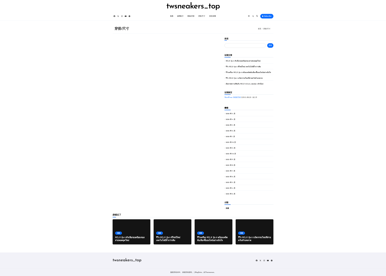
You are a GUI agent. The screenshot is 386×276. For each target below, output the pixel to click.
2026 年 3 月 (230, 125)
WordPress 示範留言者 (232, 97)
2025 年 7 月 (230, 171)
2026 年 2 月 (230, 131)
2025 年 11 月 (230, 148)
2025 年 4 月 (230, 188)
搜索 (226, 39)
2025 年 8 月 (230, 165)
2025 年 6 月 (230, 177)
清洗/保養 (212, 16)
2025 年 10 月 (231, 154)
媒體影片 (180, 16)
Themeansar (209, 272)
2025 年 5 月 (230, 182)
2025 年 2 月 (230, 194)
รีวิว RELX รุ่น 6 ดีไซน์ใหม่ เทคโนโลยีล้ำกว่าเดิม (243, 67)
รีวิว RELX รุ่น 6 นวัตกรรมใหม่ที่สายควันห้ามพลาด (244, 78)
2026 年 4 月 (230, 119)
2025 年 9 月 (230, 159)
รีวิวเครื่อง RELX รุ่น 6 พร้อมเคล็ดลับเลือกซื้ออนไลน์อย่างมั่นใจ (248, 72)
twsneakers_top (193, 6)
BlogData (198, 272)
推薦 (171, 16)
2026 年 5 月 (230, 114)
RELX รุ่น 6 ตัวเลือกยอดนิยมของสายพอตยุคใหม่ (243, 61)
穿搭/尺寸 (201, 16)
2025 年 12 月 (231, 142)
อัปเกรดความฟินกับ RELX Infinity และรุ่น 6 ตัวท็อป (244, 84)
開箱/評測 (190, 16)
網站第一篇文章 (252, 97)
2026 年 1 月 (230, 136)
